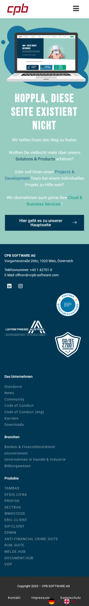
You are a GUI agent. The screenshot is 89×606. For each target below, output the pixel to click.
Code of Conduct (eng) (24, 412)
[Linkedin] (9, 286)
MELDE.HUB (15, 552)
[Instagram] (20, 286)
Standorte (13, 387)
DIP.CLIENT (14, 526)
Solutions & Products (35, 158)
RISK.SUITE (14, 545)
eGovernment (16, 453)
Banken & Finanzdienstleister (30, 447)
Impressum (40, 598)
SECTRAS (12, 507)
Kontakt (14, 598)
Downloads (14, 425)
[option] (70, 601)
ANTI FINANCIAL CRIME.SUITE (31, 539)
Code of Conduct (19, 406)
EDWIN (10, 532)
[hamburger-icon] (76, 9)
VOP (8, 564)
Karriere (11, 418)
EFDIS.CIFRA (15, 495)
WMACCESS (14, 513)
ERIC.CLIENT (15, 520)
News (9, 393)
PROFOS (11, 501)
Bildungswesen (17, 466)
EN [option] (74, 601)
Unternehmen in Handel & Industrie (35, 459)
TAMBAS (11, 488)
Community (14, 399)
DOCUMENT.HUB (18, 558)
